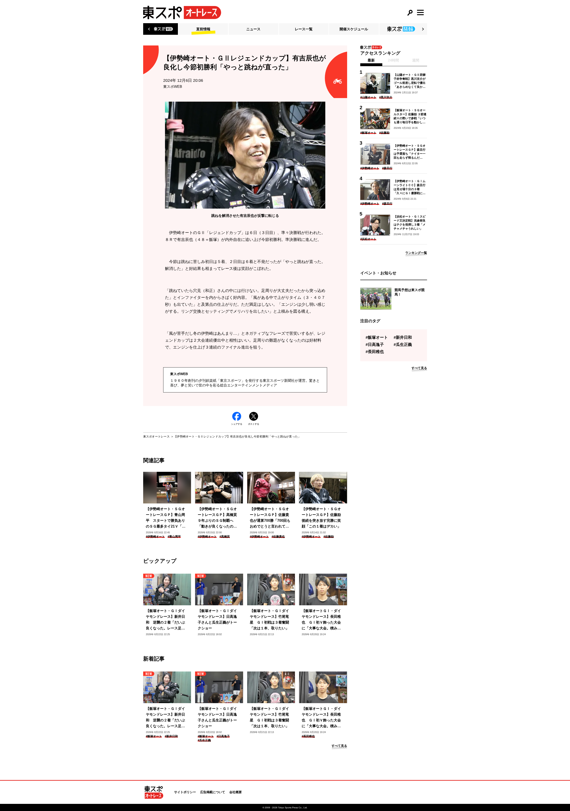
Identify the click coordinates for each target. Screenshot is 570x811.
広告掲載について (212, 792)
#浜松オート (368, 239)
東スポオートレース (156, 436)
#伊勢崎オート (155, 536)
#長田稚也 (308, 736)
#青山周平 (174, 536)
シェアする (236, 424)
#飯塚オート (154, 736)
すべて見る (339, 745)
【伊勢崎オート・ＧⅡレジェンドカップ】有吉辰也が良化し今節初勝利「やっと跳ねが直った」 (237, 436)
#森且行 (387, 168)
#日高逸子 (223, 736)
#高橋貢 (225, 536)
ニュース (253, 29)
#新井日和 (171, 736)
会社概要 (235, 792)
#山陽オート (368, 97)
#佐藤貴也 (278, 536)
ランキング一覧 (416, 253)
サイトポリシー (185, 792)
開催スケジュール (354, 29)
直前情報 (203, 29)
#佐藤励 (329, 536)
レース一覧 (304, 29)
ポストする (253, 424)
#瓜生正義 (204, 740)
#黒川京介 (385, 97)
